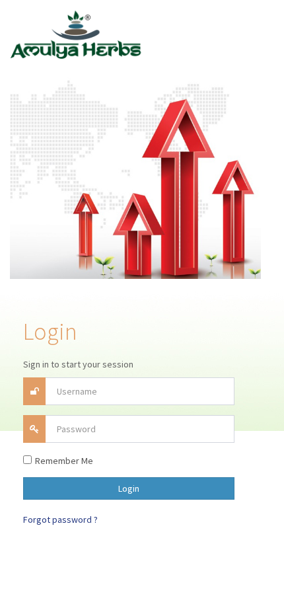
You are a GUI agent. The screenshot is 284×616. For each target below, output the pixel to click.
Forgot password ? (60, 519)
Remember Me (64, 461)
